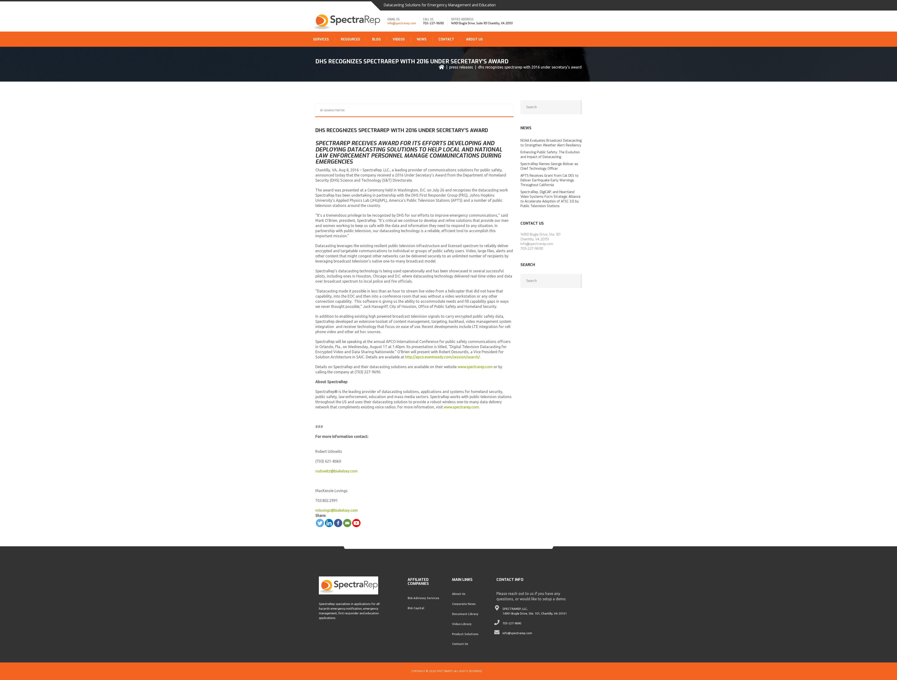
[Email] (347, 523)
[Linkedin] (329, 523)
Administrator (334, 110)
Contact (446, 39)
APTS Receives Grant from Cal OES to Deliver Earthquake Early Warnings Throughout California (549, 180)
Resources (350, 39)
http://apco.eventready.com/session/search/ (442, 357)
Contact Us (460, 643)
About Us (474, 39)
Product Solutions (465, 634)
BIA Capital (416, 608)
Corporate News (464, 603)
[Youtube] (356, 523)
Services (321, 39)
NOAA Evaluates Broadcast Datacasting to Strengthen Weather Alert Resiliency (551, 143)
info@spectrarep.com (402, 23)
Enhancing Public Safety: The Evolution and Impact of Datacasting (550, 154)
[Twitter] (320, 523)
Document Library (465, 613)
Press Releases (461, 67)
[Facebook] (338, 523)
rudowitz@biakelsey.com (336, 471)
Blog (376, 39)
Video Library (462, 624)
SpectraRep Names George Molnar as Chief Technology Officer (549, 166)
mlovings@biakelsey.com (336, 510)
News (422, 39)
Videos (399, 39)
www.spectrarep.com (475, 367)
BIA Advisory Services (423, 598)
